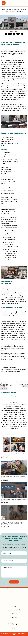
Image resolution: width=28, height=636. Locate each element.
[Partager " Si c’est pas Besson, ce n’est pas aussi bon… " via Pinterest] (14, 34)
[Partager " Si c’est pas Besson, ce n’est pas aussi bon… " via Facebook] (6, 34)
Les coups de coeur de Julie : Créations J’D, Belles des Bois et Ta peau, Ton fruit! (14, 454)
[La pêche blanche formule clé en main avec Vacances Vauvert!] (14, 467)
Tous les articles (15, 12)
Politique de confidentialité (10, 633)
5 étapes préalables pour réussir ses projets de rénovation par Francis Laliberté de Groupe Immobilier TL (12, 523)
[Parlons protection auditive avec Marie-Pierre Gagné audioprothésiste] (14, 490)
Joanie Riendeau (13, 10)
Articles (14, 606)
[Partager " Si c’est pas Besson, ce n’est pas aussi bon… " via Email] (19, 34)
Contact (14, 617)
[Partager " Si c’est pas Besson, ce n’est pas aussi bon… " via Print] (22, 34)
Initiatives (14, 614)
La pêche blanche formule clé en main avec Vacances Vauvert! (13, 477)
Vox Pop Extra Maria (14, 610)
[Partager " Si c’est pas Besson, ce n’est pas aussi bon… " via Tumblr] (11, 34)
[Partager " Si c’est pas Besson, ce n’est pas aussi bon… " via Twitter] (8, 34)
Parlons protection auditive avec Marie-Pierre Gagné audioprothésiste (13, 500)
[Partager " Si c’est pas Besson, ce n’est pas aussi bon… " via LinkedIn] (16, 34)
